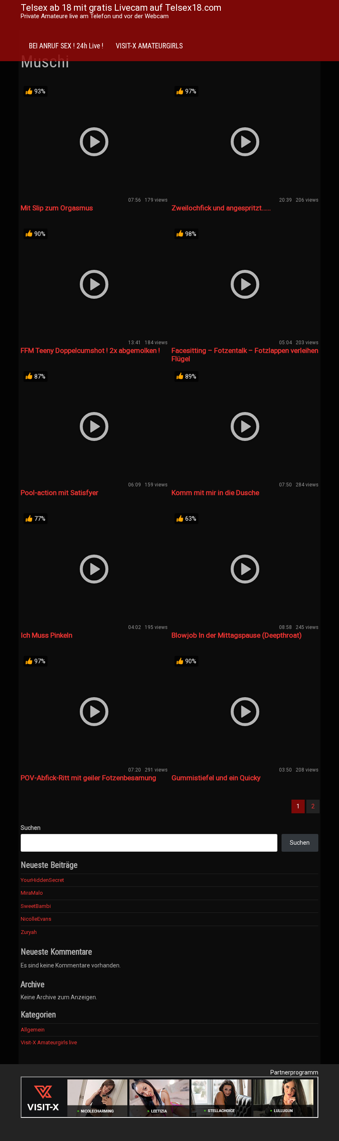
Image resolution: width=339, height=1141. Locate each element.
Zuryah (29, 932)
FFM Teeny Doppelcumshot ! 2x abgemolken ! (90, 350)
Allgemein (33, 1030)
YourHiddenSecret (42, 880)
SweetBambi (36, 906)
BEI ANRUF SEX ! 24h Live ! (66, 46)
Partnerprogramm (294, 1072)
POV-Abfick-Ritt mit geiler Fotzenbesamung (88, 778)
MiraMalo (32, 893)
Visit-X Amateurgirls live (49, 1042)
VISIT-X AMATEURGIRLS (149, 46)
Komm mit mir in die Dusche (215, 492)
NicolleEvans (36, 919)
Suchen (31, 827)
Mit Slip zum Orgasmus (57, 208)
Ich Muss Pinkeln (46, 635)
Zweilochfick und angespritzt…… (221, 208)
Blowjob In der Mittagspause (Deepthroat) (237, 635)
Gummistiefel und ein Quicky (216, 778)
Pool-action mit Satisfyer (59, 492)
